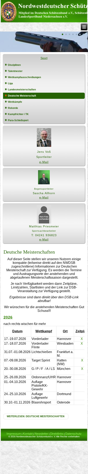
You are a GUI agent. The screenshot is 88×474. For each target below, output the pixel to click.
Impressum (14, 433)
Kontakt (28, 433)
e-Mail (44, 162)
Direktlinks (56, 433)
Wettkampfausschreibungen (24, 77)
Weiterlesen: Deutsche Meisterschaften (36, 416)
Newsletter (41, 433)
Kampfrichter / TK (18, 114)
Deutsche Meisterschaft (22, 95)
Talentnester (15, 71)
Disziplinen (14, 65)
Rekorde (13, 108)
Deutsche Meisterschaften (29, 252)
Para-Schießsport (18, 120)
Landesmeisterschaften (22, 89)
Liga (10, 83)
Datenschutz (73, 433)
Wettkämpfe (15, 101)
